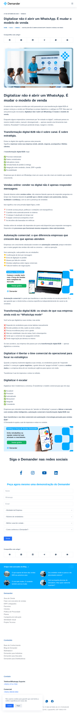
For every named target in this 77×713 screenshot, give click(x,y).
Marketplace (8, 651)
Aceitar (10, 705)
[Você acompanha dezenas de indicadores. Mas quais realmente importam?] (43, 583)
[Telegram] (44, 40)
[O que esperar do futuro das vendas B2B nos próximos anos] (7, 574)
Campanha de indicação (12, 617)
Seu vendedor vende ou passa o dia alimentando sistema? (59, 574)
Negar (18, 705)
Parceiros (7, 606)
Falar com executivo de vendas (15, 601)
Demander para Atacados (13, 656)
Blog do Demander (10, 648)
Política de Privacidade (12, 612)
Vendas (23, 14)
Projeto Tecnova (9, 622)
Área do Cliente (9, 598)
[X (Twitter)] (21, 40)
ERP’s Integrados (10, 604)
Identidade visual (10, 620)
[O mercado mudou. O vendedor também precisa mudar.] (7, 583)
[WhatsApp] (56, 40)
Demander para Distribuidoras (14, 659)
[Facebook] (9, 40)
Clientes (7, 609)
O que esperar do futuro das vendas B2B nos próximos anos (23, 574)
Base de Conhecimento (12, 645)
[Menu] (72, 3)
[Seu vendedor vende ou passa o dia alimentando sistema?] (43, 574)
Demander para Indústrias (13, 653)
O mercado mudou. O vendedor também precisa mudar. (22, 583)
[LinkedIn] (32, 40)
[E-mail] (67, 40)
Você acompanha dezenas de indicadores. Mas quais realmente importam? (59, 582)
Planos (6, 614)
